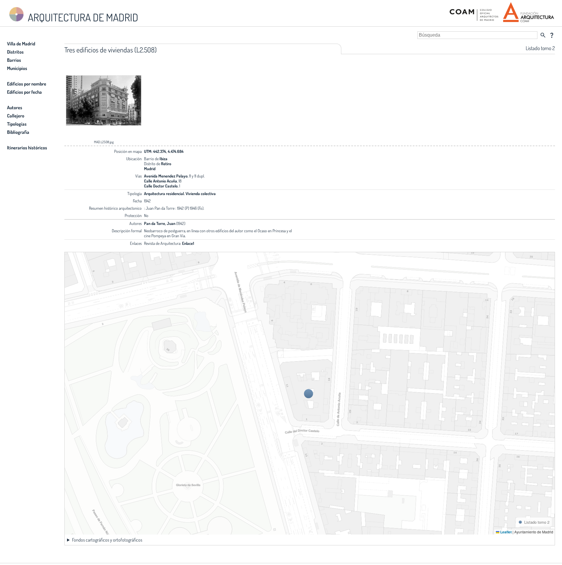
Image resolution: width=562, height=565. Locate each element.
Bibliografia (18, 132)
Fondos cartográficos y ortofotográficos (107, 540)
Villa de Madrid (21, 44)
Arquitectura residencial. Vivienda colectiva (180, 193)
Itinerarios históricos (27, 148)
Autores (14, 107)
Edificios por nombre (26, 84)
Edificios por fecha (24, 92)
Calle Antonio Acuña (160, 180)
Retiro (166, 163)
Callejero (15, 116)
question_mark (552, 35)
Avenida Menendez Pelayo (166, 175)
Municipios (17, 68)
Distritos (15, 52)
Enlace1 (188, 243)
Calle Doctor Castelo (161, 185)
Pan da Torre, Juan (159, 223)
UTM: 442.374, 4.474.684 (164, 151)
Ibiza (163, 158)
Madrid (149, 168)
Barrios (14, 60)
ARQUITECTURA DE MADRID (82, 17)
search (543, 35)
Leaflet (505, 532)
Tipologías (17, 124)
